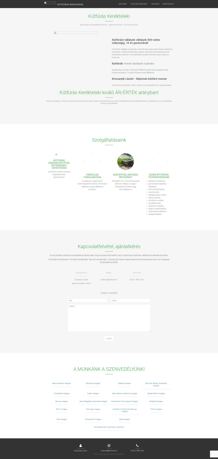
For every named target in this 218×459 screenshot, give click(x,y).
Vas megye (62, 419)
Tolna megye (156, 409)
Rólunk (123, 4)
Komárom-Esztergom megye (124, 401)
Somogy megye (93, 409)
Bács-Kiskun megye (62, 383)
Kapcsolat (168, 4)
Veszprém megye (93, 419)
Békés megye (125, 383)
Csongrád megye (61, 393)
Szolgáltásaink (139, 4)
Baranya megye (93, 383)
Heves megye (62, 401)
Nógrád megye (156, 401)
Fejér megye (93, 393)
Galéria (155, 4)
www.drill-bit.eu (148, 72)
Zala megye (124, 419)
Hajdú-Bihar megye (156, 393)
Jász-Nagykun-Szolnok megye (93, 401)
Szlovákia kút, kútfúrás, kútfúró (109, 427)
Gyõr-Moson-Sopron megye (124, 393)
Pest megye (61, 409)
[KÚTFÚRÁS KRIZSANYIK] (50, 4)
